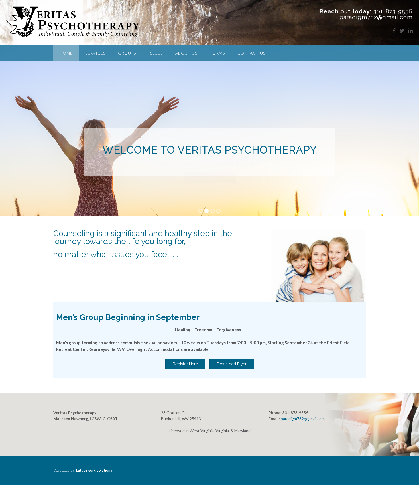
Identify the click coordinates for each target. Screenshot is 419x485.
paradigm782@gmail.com (303, 418)
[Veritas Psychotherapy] (73, 22)
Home (66, 53)
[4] (218, 211)
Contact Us (251, 53)
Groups (127, 53)
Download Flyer (232, 364)
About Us (186, 53)
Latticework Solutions (94, 470)
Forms (217, 53)
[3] (212, 211)
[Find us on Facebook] (394, 30)
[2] (207, 211)
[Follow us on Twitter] (401, 30)
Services (95, 53)
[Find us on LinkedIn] (410, 30)
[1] (201, 211)
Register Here (185, 364)
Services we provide (209, 177)
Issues (156, 53)
